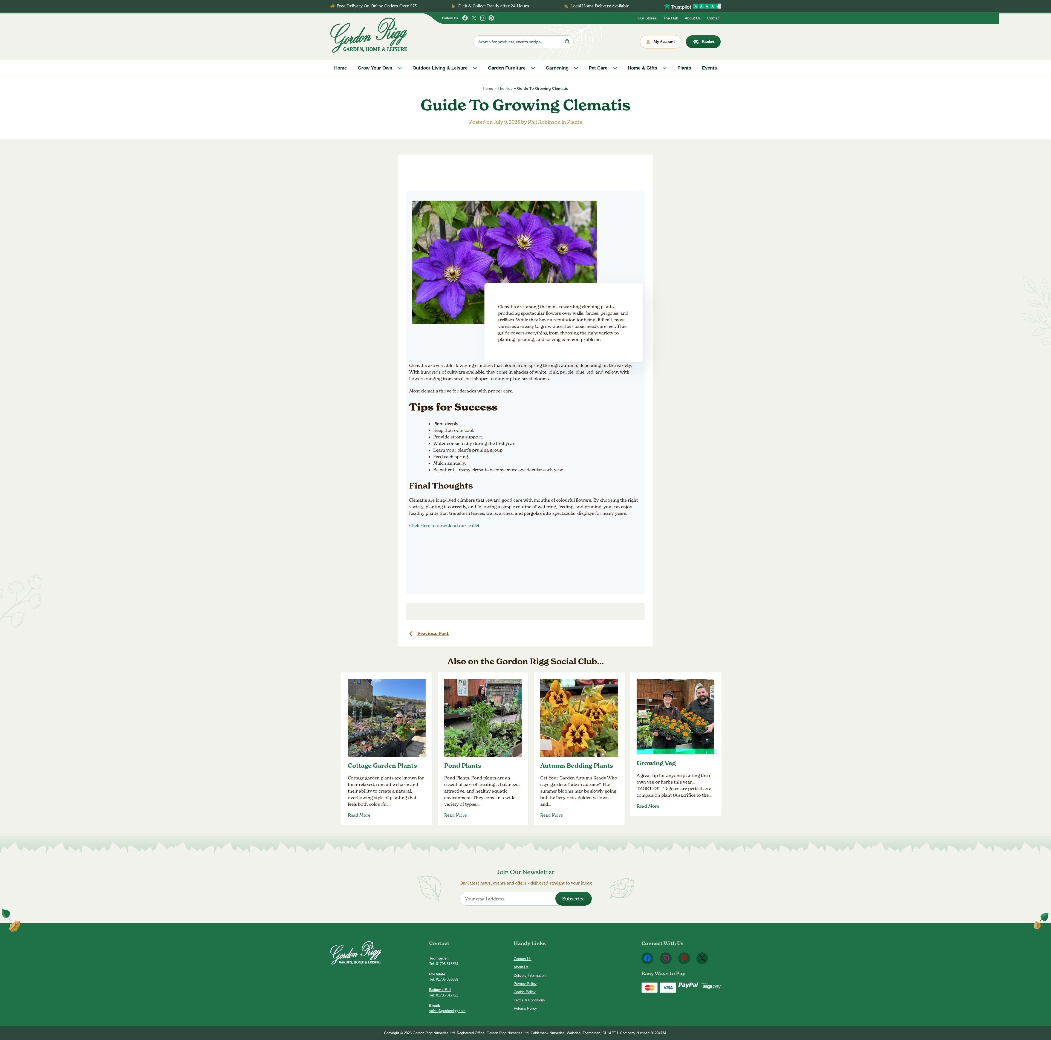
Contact (714, 18)
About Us (693, 18)
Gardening (557, 68)
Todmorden (439, 958)
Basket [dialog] (708, 41)
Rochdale (437, 974)
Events (709, 68)
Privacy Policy (525, 984)
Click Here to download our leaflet (444, 525)
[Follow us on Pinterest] (492, 18)
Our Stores (647, 18)
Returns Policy (525, 1008)
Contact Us (523, 959)
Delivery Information (529, 975)
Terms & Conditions (529, 1000)
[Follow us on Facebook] (465, 18)
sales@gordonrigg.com (447, 1011)
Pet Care (598, 68)
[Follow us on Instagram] (483, 18)
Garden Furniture (507, 68)
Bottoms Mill (440, 990)
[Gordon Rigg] (368, 35)
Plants (684, 68)
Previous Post (433, 633)
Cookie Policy (525, 992)
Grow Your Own (375, 68)
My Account (664, 41)
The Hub (670, 18)
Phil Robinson (544, 122)
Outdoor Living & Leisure (439, 68)
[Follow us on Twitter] (474, 18)
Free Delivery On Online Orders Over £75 (377, 5)
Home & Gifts (642, 68)
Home (340, 68)
